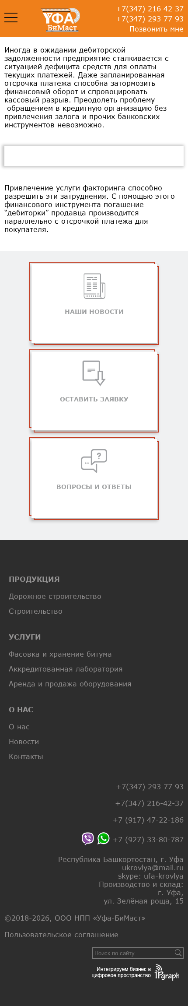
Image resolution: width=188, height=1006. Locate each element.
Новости (24, 741)
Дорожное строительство (55, 596)
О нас (19, 726)
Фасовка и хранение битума (60, 654)
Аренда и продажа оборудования (70, 683)
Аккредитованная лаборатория (66, 669)
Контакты (26, 756)
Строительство (36, 611)
